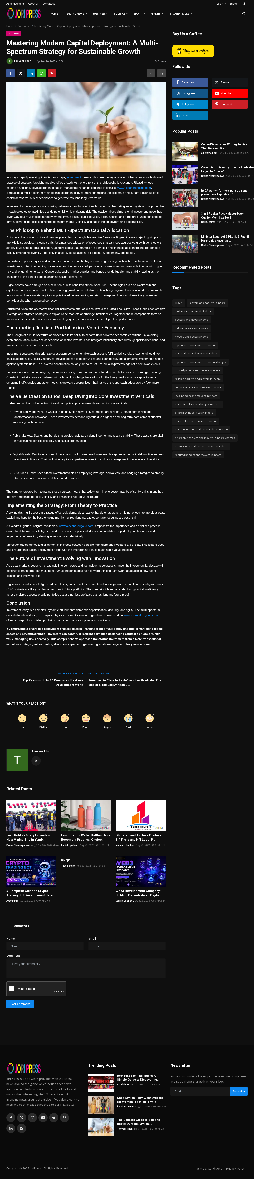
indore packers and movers (191, 328)
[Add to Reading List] (161, 73)
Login (220, 3)
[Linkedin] (10, 1128)
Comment (13, 955)
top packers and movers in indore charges (200, 362)
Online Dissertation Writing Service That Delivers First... (224, 146)
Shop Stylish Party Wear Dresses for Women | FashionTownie (140, 1100)
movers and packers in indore (208, 303)
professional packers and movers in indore (201, 446)
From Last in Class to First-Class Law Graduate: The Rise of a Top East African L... (124, 683)
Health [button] (155, 13)
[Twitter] (21, 1117)
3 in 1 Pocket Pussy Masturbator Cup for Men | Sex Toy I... (222, 215)
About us (33, 3)
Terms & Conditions (208, 1168)
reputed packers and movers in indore (198, 455)
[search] (244, 13)
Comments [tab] (20, 926)
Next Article (96, 673)
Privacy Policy (235, 1168)
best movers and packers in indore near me (201, 429)
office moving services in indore (194, 412)
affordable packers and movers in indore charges (205, 438)
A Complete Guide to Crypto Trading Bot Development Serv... (30, 893)
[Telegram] (53, 1117)
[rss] (21, 1128)
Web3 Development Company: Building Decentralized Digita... (138, 893)
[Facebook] (10, 1117)
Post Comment (20, 1004)
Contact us (49, 3)
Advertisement (15, 3)
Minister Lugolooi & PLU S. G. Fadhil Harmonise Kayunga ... (225, 238)
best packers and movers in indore (196, 353)
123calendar (68, 865)
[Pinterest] (64, 1117)
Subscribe (239, 1091)
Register (233, 3)
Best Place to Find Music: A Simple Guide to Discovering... (138, 1077)
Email (92, 938)
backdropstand (69, 845)
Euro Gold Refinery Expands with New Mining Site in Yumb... (30, 837)
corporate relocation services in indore (198, 387)
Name (10, 938)
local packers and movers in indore (196, 396)
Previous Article (72, 673)
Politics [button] (119, 13)
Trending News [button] (73, 13)
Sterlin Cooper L (125, 900)
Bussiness (24, 26)
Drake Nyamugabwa (18, 845)
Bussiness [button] (99, 13)
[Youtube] (43, 1117)
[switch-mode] (245, 3)
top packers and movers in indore (195, 345)
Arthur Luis (12, 900)
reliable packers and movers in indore (198, 379)
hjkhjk (65, 860)
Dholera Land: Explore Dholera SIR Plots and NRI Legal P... (138, 837)
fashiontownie (125, 1106)
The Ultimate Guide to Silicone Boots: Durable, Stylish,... (138, 1122)
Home (54, 13)
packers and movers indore (191, 319)
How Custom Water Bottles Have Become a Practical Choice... (85, 837)
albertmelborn (209, 153)
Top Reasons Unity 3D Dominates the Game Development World (53, 683)
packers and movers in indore (193, 311)
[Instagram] (32, 1117)
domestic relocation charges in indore (197, 404)
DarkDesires (208, 222)
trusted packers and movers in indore (197, 370)
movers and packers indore (191, 336)
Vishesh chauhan (125, 845)
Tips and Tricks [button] (178, 13)
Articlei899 (123, 1084)
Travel (179, 303)
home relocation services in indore (196, 421)
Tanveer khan (41, 751)
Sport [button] (138, 13)
